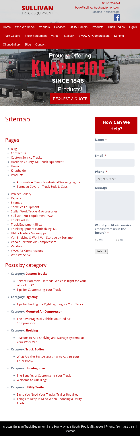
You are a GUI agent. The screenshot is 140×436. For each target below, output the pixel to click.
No (121, 239)
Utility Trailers (79, 27)
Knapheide (18, 171)
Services (59, 27)
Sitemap (16, 203)
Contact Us (18, 153)
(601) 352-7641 (126, 426)
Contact (40, 44)
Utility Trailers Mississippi (28, 233)
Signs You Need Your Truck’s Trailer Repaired (48, 394)
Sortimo (119, 35)
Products (97, 27)
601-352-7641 (111, 3)
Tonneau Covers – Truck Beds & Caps (42, 187)
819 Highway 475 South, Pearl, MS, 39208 (76, 426)
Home (7, 27)
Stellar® (69, 35)
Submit (101, 251)
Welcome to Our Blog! (32, 380)
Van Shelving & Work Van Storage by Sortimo (42, 238)
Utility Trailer (35, 387)
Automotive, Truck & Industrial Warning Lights (48, 182)
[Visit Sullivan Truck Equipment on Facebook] (117, 18)
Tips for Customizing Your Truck (39, 290)
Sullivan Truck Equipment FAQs (32, 216)
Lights (133, 27)
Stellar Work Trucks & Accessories (34, 211)
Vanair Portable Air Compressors (33, 242)
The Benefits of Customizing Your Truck (44, 376)
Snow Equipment (35, 35)
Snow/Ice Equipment (25, 207)
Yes (101, 239)
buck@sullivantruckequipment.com (97, 7)
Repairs (16, 198)
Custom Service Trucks (26, 157)
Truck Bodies (116, 27)
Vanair (55, 35)
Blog (28, 44)
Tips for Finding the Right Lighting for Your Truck (50, 304)
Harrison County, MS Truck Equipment (37, 162)
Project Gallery (21, 194)
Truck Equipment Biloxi (26, 224)
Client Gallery (12, 44)
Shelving (32, 330)
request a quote (70, 98)
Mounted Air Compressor (44, 311)
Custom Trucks (36, 274)
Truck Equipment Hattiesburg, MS (34, 229)
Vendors (44, 27)
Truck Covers (11, 35)
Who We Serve (25, 27)
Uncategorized (36, 368)
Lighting (32, 297)
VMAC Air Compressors (94, 35)
